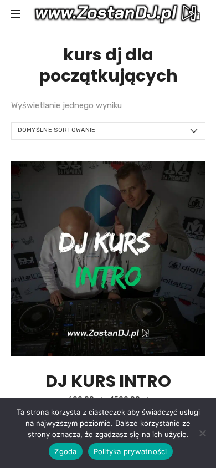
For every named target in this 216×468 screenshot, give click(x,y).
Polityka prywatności (130, 451)
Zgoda (65, 451)
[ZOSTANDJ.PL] (116, 14)
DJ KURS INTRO (108, 381)
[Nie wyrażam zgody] (202, 433)
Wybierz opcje (108, 258)
